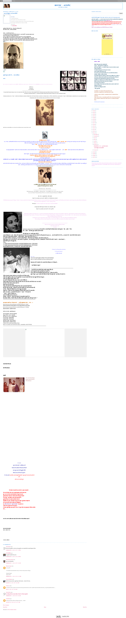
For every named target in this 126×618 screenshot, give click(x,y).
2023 (94, 112)
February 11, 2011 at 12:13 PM (13, 576)
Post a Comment (6, 605)
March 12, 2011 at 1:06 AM (12, 582)
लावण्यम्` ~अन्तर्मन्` (63, 5)
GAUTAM (8, 598)
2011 (94, 132)
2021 (94, 115)
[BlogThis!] (5, 540)
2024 (94, 110)
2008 (94, 155)
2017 (94, 122)
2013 (94, 129)
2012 (94, 131)
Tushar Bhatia (14, 25)
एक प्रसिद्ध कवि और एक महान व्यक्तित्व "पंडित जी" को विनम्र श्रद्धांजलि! (17, 594)
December (96, 134)
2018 (94, 121)
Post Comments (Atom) (12, 609)
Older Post (85, 607)
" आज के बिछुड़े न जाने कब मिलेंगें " (99, 147)
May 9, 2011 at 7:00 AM (11, 589)
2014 (94, 127)
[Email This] (3, 540)
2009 (94, 153)
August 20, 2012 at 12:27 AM (13, 602)
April (95, 141)
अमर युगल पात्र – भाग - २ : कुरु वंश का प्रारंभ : (101, 146)
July (95, 137)
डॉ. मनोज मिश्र (8, 553)
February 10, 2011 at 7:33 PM (13, 550)
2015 (94, 126)
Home (45, 607)
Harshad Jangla (8, 566)
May (95, 139)
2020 (94, 117)
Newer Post (5, 607)
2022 (94, 114)
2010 (94, 152)
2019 (94, 119)
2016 (94, 124)
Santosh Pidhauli (9, 579)
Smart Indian (8, 546)
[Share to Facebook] (7, 540)
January (95, 149)
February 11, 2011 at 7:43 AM (13, 563)
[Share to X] (6, 540)
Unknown (8, 585)
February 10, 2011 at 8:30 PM (13, 556)
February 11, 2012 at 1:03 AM (13, 595)
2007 (94, 157)
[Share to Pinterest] (8, 540)
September (96, 136)
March (95, 142)
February (95, 144)
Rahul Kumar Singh (9, 559)
